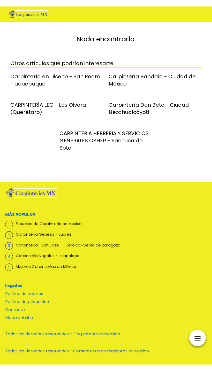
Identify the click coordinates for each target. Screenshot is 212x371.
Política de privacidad (27, 302)
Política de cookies (24, 294)
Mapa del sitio (19, 318)
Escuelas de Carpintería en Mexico (49, 223)
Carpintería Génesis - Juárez (43, 234)
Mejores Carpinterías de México (46, 266)
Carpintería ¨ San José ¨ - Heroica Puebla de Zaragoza (68, 245)
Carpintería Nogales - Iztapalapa (48, 255)
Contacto (15, 310)
